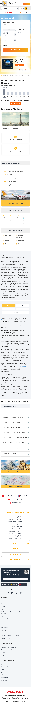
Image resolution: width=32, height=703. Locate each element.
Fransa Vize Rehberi (15, 486)
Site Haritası (4, 680)
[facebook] (9, 593)
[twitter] (22, 593)
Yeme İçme (8, 309)
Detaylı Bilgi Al (19, 65)
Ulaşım (8, 305)
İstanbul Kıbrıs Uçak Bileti (15, 531)
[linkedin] (18, 593)
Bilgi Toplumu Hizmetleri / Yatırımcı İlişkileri (12, 609)
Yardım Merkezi (5, 627)
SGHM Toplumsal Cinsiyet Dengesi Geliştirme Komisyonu (13, 612)
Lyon (19, 244)
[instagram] (13, 593)
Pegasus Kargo (5, 616)
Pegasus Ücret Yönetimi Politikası (9, 650)
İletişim (3, 633)
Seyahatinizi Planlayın (11, 128)
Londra (7, 240)
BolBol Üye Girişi (23, 12)
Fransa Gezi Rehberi (15, 472)
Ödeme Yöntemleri (6, 638)
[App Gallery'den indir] (23, 584)
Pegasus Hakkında (6, 603)
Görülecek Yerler (15, 312)
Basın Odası (4, 606)
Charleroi (8, 235)
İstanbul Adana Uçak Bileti (15, 526)
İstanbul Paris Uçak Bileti (9, 406)
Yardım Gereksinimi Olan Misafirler (10, 635)
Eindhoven (21, 240)
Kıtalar (11, 75)
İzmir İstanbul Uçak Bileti (15, 517)
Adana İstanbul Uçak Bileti (15, 519)
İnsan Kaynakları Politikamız (8, 647)
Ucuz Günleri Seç (15, 103)
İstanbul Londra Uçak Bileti (15, 538)
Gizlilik (3, 669)
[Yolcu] (15, 46)
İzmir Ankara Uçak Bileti (15, 528)
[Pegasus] (8, 12)
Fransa (27, 75)
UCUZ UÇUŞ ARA (15, 49)
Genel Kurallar (5, 666)
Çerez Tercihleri (5, 664)
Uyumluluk (4, 672)
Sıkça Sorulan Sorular (6, 630)
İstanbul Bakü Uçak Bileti (15, 533)
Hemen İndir (14, 579)
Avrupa (17, 75)
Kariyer (3, 655)
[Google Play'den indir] (14, 584)
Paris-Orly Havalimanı (15, 203)
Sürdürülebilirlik (5, 601)
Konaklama (23, 305)
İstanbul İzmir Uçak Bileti (15, 524)
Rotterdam (8, 244)
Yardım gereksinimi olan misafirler (11, 53)
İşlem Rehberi (4, 677)
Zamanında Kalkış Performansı (9, 618)
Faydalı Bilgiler (22, 309)
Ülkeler (22, 75)
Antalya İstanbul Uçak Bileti (15, 521)
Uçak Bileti (5, 75)
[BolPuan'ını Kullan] (4, 24)
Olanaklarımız (4, 652)
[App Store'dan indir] (5, 584)
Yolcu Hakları (4, 675)
